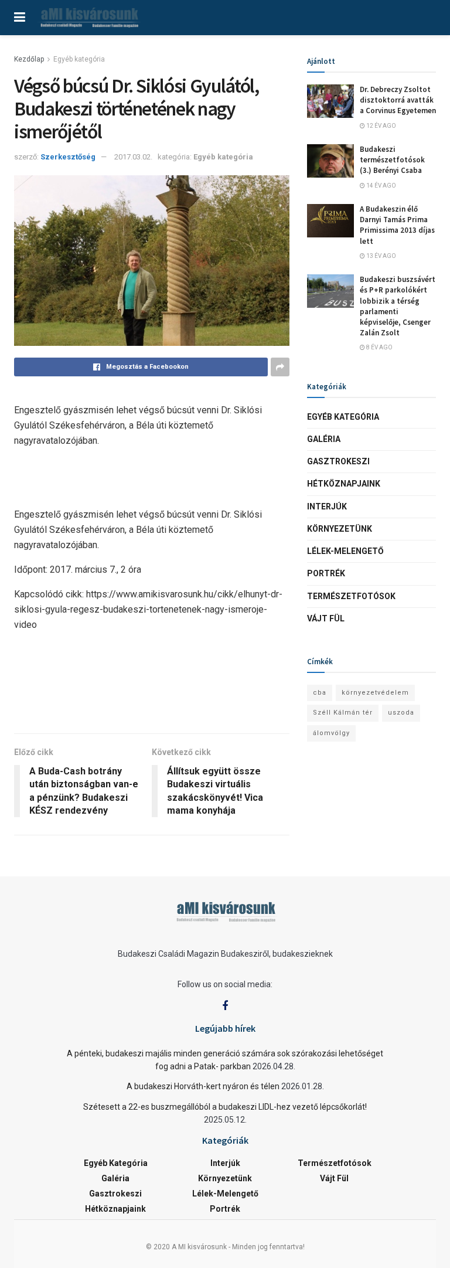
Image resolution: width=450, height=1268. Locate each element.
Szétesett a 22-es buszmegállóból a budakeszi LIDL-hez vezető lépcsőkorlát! (225, 1106)
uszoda (401, 712)
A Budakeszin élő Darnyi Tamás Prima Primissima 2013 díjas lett (397, 225)
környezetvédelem (375, 692)
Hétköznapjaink (343, 483)
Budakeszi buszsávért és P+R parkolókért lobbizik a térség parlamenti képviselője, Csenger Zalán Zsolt (397, 306)
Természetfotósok (351, 596)
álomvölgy (331, 733)
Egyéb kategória (79, 59)
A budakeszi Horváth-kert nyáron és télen (203, 1086)
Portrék (326, 573)
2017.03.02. (133, 156)
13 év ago (380, 256)
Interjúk (327, 506)
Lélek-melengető (345, 551)
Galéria (323, 439)
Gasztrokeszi (338, 461)
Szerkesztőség (68, 156)
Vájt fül (326, 618)
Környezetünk (339, 528)
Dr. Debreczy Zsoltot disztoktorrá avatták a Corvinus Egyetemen (398, 99)
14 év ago (380, 185)
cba (319, 692)
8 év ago (379, 347)
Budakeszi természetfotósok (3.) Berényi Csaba (392, 159)
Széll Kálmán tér (343, 712)
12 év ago (380, 126)
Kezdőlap (29, 59)
